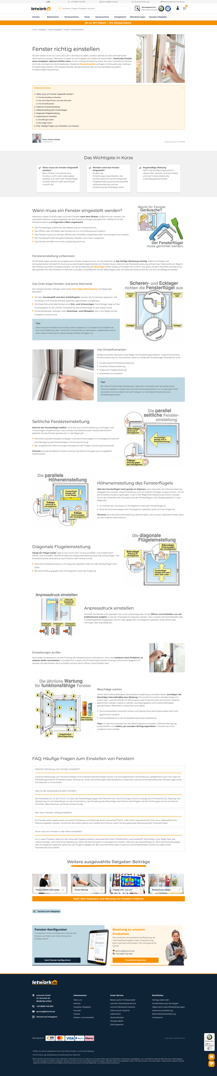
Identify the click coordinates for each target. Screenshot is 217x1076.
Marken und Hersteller (83, 1017)
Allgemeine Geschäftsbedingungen (168, 1007)
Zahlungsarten (117, 1024)
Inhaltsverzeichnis (42, 88)
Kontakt (77, 1010)
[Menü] (213, 1034)
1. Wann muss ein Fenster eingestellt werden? (53, 94)
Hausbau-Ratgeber (82, 1007)
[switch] (209, 1048)
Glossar (76, 1014)
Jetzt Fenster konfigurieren (57, 960)
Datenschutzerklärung (162, 1010)
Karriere (77, 1003)
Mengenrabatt (116, 1021)
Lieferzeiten (115, 1014)
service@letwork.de (110, 2)
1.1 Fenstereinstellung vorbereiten (48, 97)
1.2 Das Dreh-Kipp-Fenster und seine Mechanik (53, 100)
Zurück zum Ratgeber (49, 911)
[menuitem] (36, 17)
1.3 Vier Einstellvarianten (45, 104)
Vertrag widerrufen (160, 1000)
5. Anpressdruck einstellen (45, 116)
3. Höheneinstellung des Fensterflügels (50, 110)
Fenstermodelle (88, 64)
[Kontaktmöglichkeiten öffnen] (211, 1063)
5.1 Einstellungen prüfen (45, 120)
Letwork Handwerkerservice (123, 1003)
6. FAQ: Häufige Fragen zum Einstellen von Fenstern (56, 126)
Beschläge (99, 267)
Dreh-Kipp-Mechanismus (85, 289)
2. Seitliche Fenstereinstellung (47, 107)
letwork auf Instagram (46, 1017)
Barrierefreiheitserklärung (164, 1014)
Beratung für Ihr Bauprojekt (122, 1000)
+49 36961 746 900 (77, 2)
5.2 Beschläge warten (44, 123)
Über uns (77, 1000)
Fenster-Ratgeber (55, 30)
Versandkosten (117, 1017)
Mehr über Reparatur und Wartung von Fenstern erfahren (108, 898)
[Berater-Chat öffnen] (211, 1057)
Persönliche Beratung (135, 960)
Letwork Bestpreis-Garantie (122, 1007)
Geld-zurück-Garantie (120, 1010)
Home (34, 30)
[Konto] (177, 9)
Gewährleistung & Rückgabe (165, 1003)
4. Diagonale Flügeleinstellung (47, 113)
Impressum (157, 1017)
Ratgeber (42, 30)
